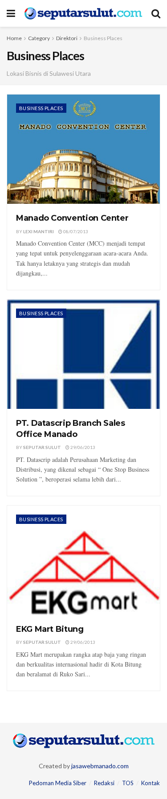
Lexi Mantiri (38, 231)
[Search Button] (155, 13)
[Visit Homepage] (83, 13)
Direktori (66, 38)
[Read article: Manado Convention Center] (83, 149)
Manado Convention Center (72, 218)
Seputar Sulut (42, 447)
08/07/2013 (75, 231)
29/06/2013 (82, 447)
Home (14, 38)
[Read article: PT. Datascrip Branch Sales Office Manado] (83, 354)
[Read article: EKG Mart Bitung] (83, 560)
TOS (128, 783)
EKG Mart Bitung (50, 629)
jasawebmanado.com (100, 766)
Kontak (150, 783)
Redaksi (104, 783)
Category (39, 38)
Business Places (103, 38)
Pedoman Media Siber (57, 783)
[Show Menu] (11, 13)
